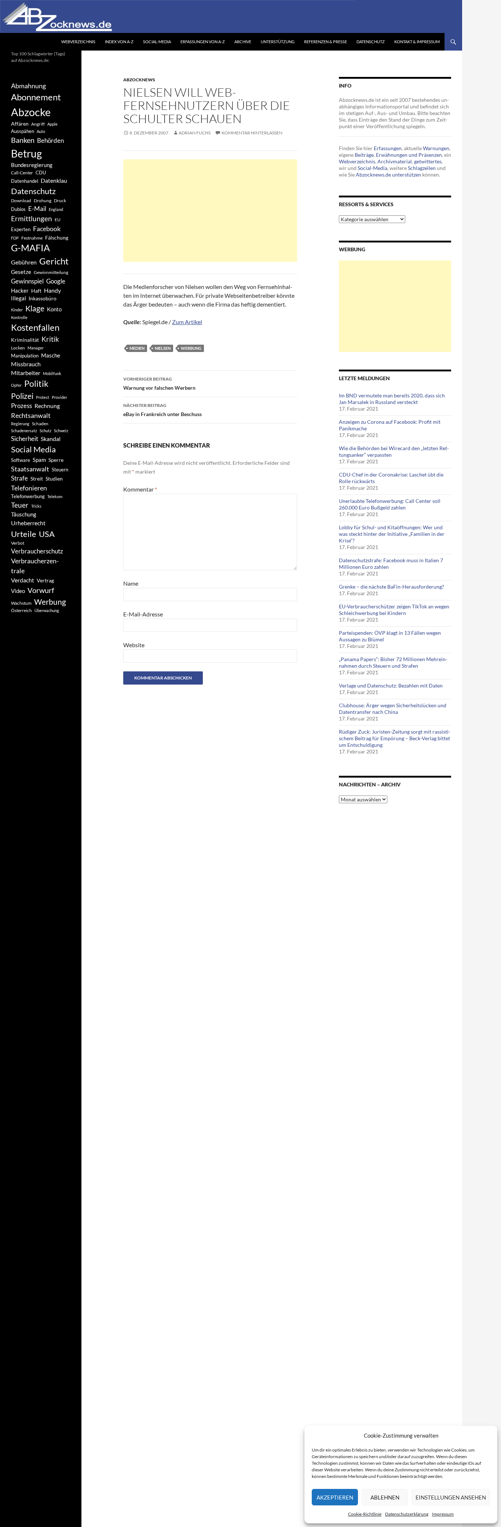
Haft (36, 291)
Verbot (17, 543)
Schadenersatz (24, 430)
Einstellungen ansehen (451, 1497)
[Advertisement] (210, 210)
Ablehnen (384, 1497)
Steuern (60, 469)
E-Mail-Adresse (143, 614)
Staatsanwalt (30, 469)
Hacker (20, 290)
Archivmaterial (394, 161)
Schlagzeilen (422, 168)
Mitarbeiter (25, 372)
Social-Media (157, 41)
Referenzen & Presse (325, 41)
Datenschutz (370, 41)
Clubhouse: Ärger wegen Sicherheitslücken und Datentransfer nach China (392, 708)
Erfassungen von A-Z (202, 41)
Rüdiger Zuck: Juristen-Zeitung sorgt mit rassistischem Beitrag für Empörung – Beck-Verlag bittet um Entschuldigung (394, 738)
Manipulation (25, 356)
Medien (137, 348)
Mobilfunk (52, 373)
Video (18, 591)
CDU (41, 172)
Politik (36, 383)
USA (47, 534)
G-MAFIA (30, 247)
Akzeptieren (335, 1497)
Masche (50, 355)
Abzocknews (139, 79)
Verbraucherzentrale (35, 566)
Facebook (47, 229)
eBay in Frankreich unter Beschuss (162, 410)
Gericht (54, 261)
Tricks (36, 506)
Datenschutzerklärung (406, 1514)
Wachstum (21, 603)
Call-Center (22, 172)
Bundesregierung (31, 165)
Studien (54, 478)
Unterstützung (278, 41)
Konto (54, 309)
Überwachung (46, 610)
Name (130, 583)
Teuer (20, 505)
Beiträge (364, 155)
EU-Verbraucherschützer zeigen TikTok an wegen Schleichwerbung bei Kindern (394, 609)
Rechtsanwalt (31, 415)
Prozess (21, 405)
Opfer (16, 385)
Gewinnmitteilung (51, 272)
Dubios (18, 209)
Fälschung (56, 237)
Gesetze (21, 271)
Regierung (20, 423)
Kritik (50, 339)
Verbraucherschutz (37, 551)
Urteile (23, 534)
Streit (36, 479)
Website (134, 644)
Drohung (42, 200)
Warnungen (436, 148)
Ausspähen (22, 131)
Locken (18, 347)
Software (20, 460)
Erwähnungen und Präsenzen (409, 155)
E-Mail (37, 208)
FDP (15, 238)
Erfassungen (388, 148)
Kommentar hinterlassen (252, 133)
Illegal (18, 298)
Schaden (40, 423)
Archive (242, 41)
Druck (60, 200)
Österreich (21, 610)
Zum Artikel (187, 321)
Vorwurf (41, 590)
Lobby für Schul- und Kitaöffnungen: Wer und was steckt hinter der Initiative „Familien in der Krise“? (392, 534)
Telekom (54, 496)
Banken (22, 140)
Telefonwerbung (28, 496)
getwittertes (428, 161)
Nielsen (163, 348)
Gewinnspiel (27, 281)
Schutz (45, 430)
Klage (34, 308)
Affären (20, 124)
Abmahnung (28, 86)
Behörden (50, 140)
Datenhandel (24, 181)
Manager (36, 347)
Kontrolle (19, 317)
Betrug (26, 153)
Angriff (38, 124)
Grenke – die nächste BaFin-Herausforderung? (391, 586)
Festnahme (32, 238)
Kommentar (140, 489)
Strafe (19, 478)
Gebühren (24, 262)
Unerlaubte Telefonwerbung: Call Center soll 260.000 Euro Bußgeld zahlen (389, 504)
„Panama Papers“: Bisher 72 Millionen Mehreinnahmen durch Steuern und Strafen (393, 662)
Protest (42, 397)
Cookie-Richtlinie (364, 1514)
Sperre (55, 460)
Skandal (51, 438)
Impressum (443, 1514)
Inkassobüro (42, 298)
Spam (39, 459)
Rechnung (47, 405)
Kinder (17, 309)
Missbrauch (26, 363)
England (56, 209)
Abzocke (31, 111)
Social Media (33, 449)
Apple (52, 124)
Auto (41, 131)
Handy (52, 290)
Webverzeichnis (78, 41)
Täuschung (23, 514)
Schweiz (61, 430)
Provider (59, 397)
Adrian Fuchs (195, 133)
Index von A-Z (119, 41)
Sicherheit (24, 438)
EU (58, 219)
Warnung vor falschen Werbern (159, 383)
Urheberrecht (28, 522)
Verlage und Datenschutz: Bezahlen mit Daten (391, 685)
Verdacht (22, 580)
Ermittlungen (31, 219)
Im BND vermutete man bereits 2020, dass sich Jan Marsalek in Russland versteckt (392, 398)
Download (21, 200)
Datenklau (54, 180)
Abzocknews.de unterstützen (388, 174)
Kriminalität (25, 340)
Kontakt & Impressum (417, 41)
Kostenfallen (35, 327)
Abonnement (36, 97)
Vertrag (45, 580)
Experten (20, 229)
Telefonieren (29, 488)
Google (55, 281)
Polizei (22, 395)
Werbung (191, 348)
